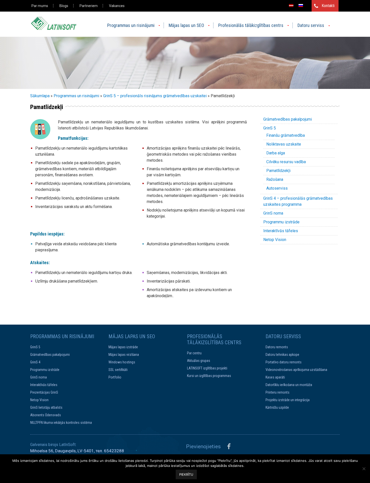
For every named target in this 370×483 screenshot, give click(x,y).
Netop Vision (274, 239)
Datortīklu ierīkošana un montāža (289, 385)
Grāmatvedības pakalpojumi (287, 119)
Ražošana (274, 179)
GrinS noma (273, 213)
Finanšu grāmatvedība (285, 135)
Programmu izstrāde (281, 222)
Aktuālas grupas (198, 361)
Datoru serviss (311, 25)
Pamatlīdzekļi (278, 170)
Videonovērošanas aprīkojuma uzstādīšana (296, 370)
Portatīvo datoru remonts (284, 362)
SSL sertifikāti (118, 370)
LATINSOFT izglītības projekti (207, 368)
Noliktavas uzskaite (283, 144)
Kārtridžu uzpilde (277, 407)
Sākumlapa (40, 95)
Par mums (39, 6)
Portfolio (114, 377)
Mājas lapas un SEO (186, 25)
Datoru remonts (277, 347)
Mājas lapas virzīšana (123, 355)
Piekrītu (186, 474)
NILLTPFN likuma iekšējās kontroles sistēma (61, 423)
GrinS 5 (269, 128)
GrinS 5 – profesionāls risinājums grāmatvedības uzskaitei (155, 95)
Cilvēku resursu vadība (286, 161)
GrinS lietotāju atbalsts (46, 407)
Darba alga (275, 153)
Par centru (194, 353)
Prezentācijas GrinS (44, 392)
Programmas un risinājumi (131, 25)
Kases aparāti (275, 377)
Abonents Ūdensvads (45, 415)
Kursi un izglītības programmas (209, 376)
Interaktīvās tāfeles (280, 230)
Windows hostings (121, 362)
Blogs (63, 6)
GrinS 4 (35, 362)
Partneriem (89, 6)
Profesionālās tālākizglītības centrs (250, 25)
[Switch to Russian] (301, 5)
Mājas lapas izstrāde (123, 347)
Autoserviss (277, 188)
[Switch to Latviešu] (291, 5)
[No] (363, 468)
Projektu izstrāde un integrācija (288, 400)
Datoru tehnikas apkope (282, 355)
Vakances (117, 6)
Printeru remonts (277, 392)
